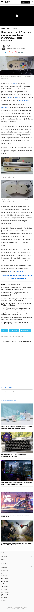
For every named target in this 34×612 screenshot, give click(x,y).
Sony (15, 83)
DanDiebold (5, 107)
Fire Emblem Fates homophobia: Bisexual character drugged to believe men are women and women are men (16, 294)
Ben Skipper (12, 46)
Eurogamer (19, 271)
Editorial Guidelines (25, 341)
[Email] (18, 52)
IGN (11, 271)
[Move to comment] (22, 52)
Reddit (17, 97)
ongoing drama (24, 100)
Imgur (10, 97)
